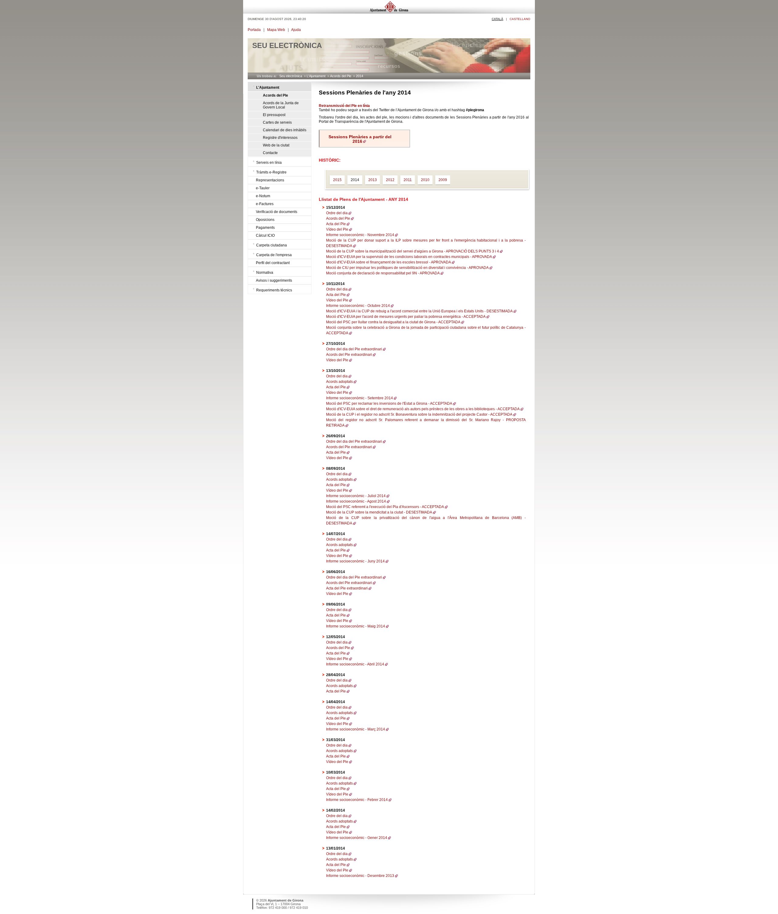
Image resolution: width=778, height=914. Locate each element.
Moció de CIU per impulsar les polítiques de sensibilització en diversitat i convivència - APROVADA (407, 268)
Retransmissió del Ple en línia (344, 106)
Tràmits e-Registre (271, 172)
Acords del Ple (340, 76)
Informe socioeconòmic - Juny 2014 (355, 561)
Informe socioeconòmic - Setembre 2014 (359, 398)
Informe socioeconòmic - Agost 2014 (356, 501)
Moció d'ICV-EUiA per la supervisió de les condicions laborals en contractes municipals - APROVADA (409, 257)
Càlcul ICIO (265, 235)
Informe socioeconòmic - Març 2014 (355, 729)
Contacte (270, 153)
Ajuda (296, 30)
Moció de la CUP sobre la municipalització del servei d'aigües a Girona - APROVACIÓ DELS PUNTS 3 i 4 (412, 251)
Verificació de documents (276, 212)
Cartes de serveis (277, 122)
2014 (359, 76)
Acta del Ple (336, 224)
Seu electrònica (290, 76)
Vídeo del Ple (337, 229)
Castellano (520, 19)
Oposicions (265, 220)
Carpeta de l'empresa (274, 255)
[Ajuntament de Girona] (389, 11)
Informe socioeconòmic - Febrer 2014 (357, 800)
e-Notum (263, 196)
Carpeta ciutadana (271, 245)
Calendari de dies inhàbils (284, 130)
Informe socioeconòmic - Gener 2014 (356, 838)
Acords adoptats (339, 382)
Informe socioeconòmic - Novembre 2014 (360, 235)
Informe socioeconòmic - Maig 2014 (355, 626)
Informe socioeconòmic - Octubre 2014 (358, 306)
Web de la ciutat (276, 145)
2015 (337, 180)
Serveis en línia (269, 162)
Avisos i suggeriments (274, 280)
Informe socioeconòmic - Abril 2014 (355, 664)
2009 (443, 180)
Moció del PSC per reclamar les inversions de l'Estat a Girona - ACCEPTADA (389, 403)
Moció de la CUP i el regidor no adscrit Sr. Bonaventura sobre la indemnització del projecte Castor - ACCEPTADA (419, 414)
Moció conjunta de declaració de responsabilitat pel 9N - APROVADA (383, 273)
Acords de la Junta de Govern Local (281, 105)
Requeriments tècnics (274, 290)
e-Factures (265, 204)
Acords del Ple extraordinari (349, 354)
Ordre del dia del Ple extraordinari (354, 349)
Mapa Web (276, 30)
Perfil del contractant (273, 263)
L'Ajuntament (316, 76)
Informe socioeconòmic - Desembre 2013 (360, 876)
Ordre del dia (337, 213)
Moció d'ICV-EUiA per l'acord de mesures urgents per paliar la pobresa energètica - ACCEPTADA (406, 316)
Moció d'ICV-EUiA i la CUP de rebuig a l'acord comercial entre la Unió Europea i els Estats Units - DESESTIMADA (419, 311)
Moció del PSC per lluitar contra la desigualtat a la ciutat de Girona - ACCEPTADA (393, 322)
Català (497, 19)
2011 (408, 180)
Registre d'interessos (280, 138)
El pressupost (274, 115)
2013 (372, 180)
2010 (425, 180)
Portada (254, 30)
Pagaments (265, 227)
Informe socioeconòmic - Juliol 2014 (356, 496)
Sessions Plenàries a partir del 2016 (360, 139)
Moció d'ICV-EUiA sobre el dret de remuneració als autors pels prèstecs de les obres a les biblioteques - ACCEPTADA (423, 409)
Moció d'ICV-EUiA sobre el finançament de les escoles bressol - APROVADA (388, 262)
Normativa (264, 272)
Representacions (270, 180)
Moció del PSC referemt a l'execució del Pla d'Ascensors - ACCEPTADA (385, 507)
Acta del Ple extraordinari (347, 588)
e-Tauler (263, 188)
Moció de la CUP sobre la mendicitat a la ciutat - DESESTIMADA (379, 512)
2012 (390, 180)
